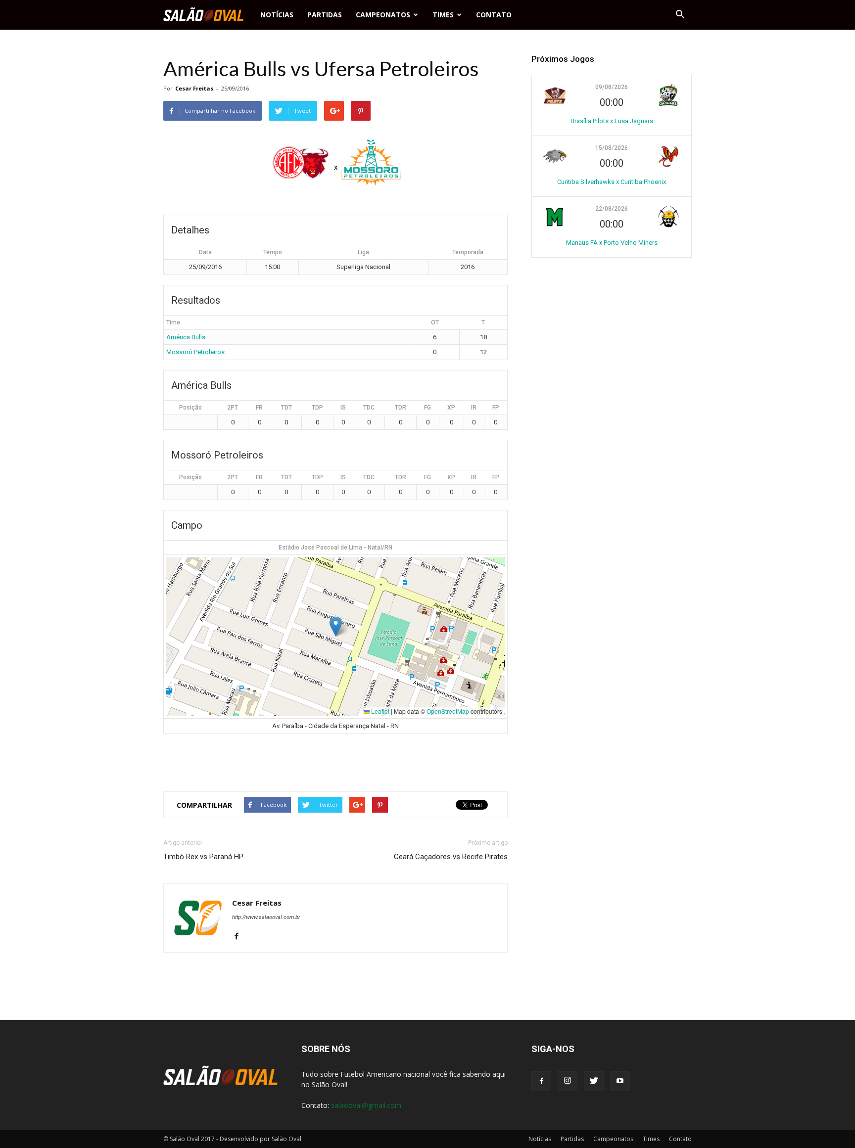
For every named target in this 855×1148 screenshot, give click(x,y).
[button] (680, 15)
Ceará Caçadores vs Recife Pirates (451, 856)
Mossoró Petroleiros (195, 352)
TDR (400, 407)
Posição (190, 407)
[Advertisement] (335, 758)
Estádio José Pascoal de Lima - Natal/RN (335, 547)
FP (495, 407)
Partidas (324, 14)
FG (427, 407)
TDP (317, 407)
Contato (494, 14)
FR (259, 407)
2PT (232, 407)
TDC (369, 407)
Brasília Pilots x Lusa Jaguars (611, 121)
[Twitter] (594, 1081)
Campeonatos (383, 14)
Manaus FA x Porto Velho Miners (612, 242)
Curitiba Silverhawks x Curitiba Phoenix (611, 181)
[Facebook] (240, 937)
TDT (286, 407)
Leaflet (379, 711)
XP (451, 407)
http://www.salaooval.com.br (266, 917)
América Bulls (185, 337)
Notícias (276, 14)
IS (343, 407)
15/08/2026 (611, 147)
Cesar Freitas (194, 88)
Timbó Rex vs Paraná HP (203, 856)
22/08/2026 (611, 208)
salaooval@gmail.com (366, 1105)
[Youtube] (620, 1081)
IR (473, 407)
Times (443, 14)
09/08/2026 (611, 87)
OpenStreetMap (448, 711)
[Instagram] (567, 1081)
